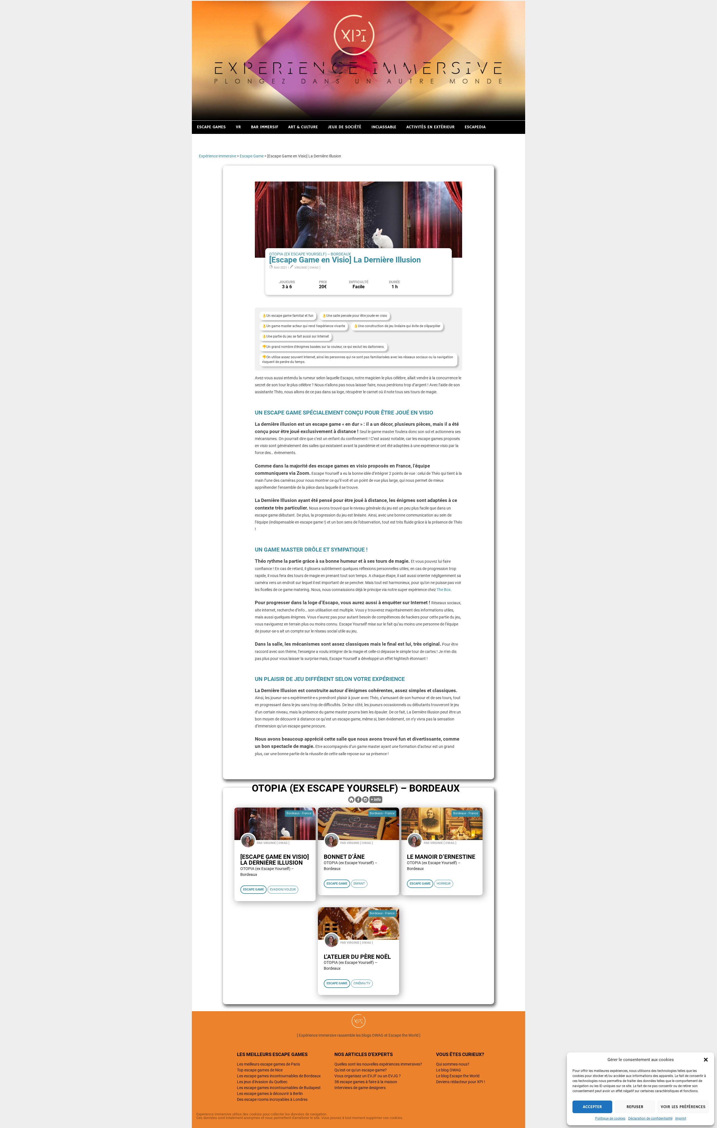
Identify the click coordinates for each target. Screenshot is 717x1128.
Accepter (592, 1107)
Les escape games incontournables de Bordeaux (279, 1076)
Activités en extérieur (430, 127)
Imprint (680, 1118)
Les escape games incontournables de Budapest (279, 1087)
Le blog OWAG (448, 1070)
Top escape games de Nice (260, 1070)
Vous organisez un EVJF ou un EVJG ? (367, 1076)
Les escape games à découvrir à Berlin (270, 1093)
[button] (706, 1059)
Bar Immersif (264, 127)
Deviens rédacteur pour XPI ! (460, 1082)
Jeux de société (344, 127)
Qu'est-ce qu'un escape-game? (360, 1070)
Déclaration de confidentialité (650, 1118)
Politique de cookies (610, 1118)
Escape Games (211, 127)
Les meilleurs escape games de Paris (268, 1064)
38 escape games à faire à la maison (365, 1082)
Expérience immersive (217, 156)
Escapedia (475, 127)
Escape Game (252, 156)
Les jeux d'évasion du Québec (262, 1082)
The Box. (444, 589)
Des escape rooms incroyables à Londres (272, 1099)
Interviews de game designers (360, 1087)
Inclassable (383, 127)
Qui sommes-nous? (452, 1064)
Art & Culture (303, 127)
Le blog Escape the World (457, 1076)
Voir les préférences (683, 1107)
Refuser (635, 1107)
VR (238, 127)
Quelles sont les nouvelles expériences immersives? (378, 1064)
